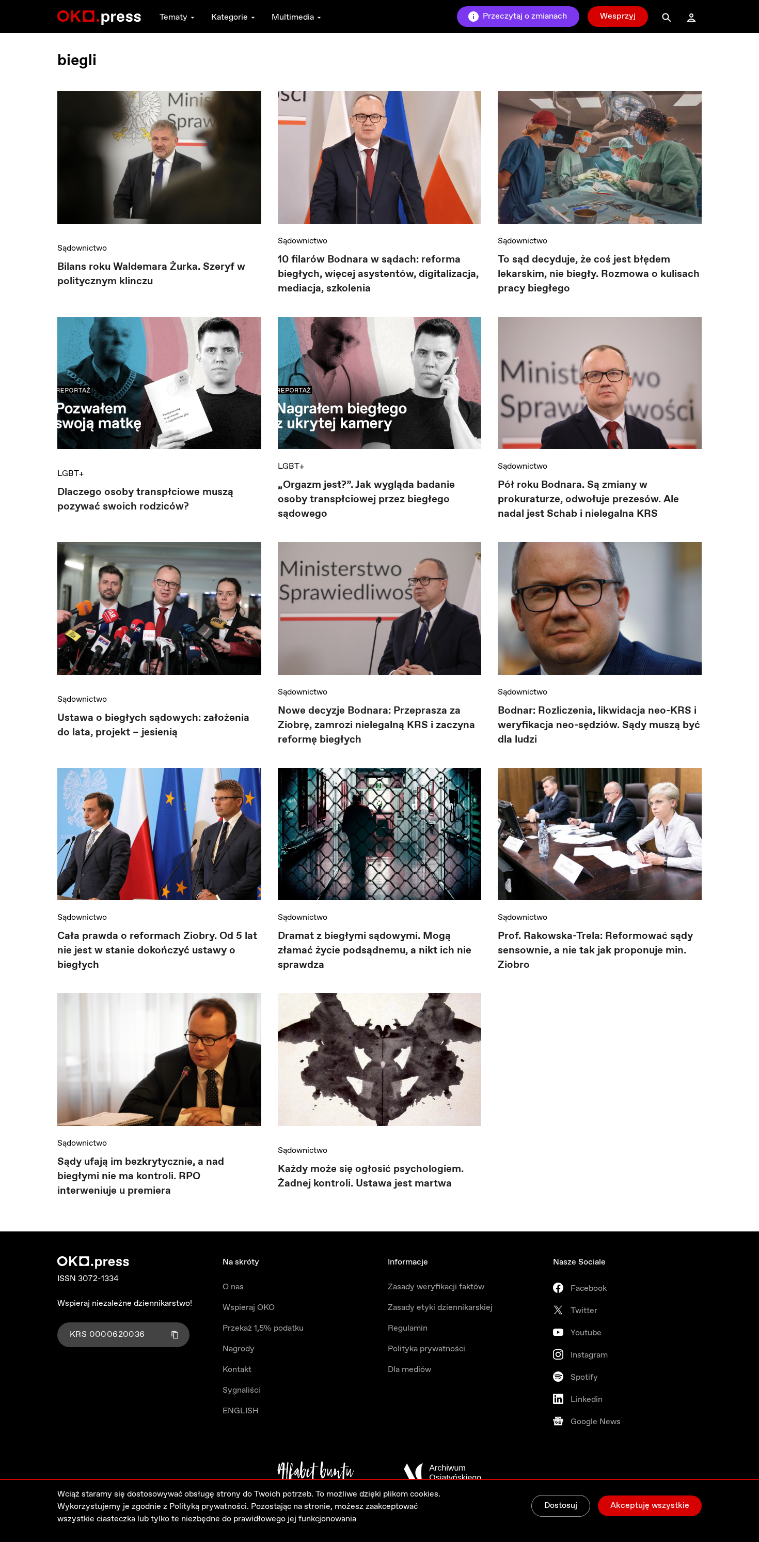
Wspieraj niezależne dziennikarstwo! (124, 1303)
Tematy (173, 17)
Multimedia (293, 17)
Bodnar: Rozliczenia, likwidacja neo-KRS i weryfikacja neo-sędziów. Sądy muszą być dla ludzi (599, 725)
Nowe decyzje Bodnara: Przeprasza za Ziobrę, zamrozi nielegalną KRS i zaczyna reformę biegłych (376, 725)
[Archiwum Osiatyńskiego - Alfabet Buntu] (315, 1472)
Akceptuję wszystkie (649, 1505)
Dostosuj (560, 1505)
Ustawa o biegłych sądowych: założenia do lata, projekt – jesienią (153, 725)
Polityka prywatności (426, 1349)
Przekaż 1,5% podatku (263, 1328)
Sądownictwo (82, 248)
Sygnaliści (241, 1390)
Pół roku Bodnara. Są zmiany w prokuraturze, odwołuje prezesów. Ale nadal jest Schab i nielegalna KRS (588, 499)
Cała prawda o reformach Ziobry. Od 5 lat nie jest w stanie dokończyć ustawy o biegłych (157, 950)
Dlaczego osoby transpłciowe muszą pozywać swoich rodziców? (145, 499)
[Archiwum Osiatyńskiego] (442, 1472)
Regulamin (408, 1328)
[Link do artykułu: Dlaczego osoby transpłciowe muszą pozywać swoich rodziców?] (159, 387)
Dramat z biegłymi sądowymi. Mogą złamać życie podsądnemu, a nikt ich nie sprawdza (374, 950)
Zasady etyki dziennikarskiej (440, 1307)
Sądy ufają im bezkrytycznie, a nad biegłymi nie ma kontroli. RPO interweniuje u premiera (140, 1176)
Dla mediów (409, 1369)
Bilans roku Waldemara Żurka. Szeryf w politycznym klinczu (151, 274)
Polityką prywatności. (209, 1506)
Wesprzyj (618, 16)
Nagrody (239, 1349)
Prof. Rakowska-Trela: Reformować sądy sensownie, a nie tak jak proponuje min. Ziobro (595, 950)
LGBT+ (70, 473)
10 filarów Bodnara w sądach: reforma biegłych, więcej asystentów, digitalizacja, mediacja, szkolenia (378, 274)
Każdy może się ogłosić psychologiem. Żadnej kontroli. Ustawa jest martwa (371, 1176)
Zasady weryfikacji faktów (436, 1287)
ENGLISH (241, 1411)
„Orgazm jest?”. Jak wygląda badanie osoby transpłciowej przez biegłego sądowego (366, 499)
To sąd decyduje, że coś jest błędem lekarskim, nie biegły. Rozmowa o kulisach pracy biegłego (599, 274)
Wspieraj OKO (249, 1307)
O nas (233, 1287)
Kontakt (237, 1369)
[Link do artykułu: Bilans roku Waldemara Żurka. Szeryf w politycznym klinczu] (159, 161)
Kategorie (229, 17)
